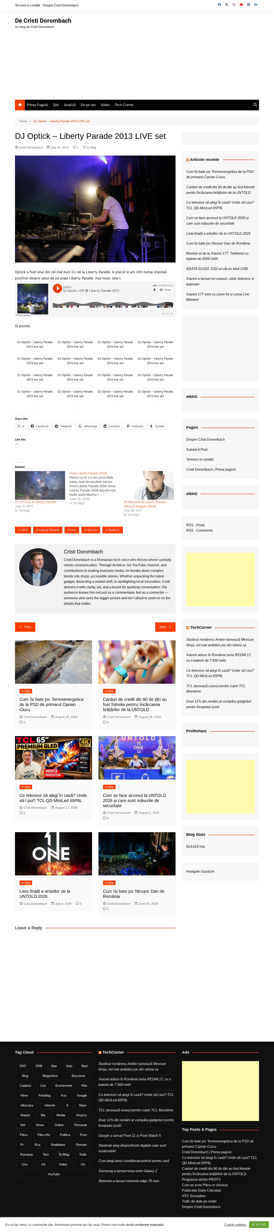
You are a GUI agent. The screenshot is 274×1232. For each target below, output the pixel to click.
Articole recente (204, 159)
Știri (56, 105)
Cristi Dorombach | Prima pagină (211, 469)
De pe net (88, 105)
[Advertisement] (137, 61)
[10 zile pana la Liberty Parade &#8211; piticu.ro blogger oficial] (149, 485)
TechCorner (201, 627)
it (67, 1105)
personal (80, 1125)
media (61, 1115)
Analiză (70, 105)
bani (84, 1066)
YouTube (54, 1174)
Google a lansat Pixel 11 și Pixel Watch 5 (129, 1135)
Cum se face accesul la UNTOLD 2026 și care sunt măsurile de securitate (134, 800)
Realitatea (58, 1144)
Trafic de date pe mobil (199, 1201)
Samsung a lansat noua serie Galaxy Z (127, 1171)
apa (54, 1066)
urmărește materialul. (149, 1224)
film (84, 1085)
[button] (35, 341)
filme (24, 1095)
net (22, 1125)
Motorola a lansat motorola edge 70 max (128, 1181)
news (40, 1125)
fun (63, 1095)
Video (105, 105)
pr (22, 1144)
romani (81, 1144)
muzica (92, 530)
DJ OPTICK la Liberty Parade (35, 502)
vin (83, 1164)
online (59, 1125)
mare (82, 1105)
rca (37, 1144)
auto (69, 1066)
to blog (91, 147)
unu (25, 1164)
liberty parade (49, 530)
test (46, 1154)
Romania (26, 1154)
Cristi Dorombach (31, 147)
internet (50, 1105)
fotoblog (45, 1095)
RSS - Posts (195, 525)
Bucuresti (78, 1076)
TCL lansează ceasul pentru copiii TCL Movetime (135, 1110)
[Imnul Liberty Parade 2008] (96, 488)
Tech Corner (124, 105)
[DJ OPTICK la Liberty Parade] (40, 485)
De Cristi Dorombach (43, 20)
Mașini (25, 1115)
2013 (24, 530)
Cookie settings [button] (235, 1224)
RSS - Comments (199, 530)
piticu (24, 1135)
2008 (38, 1066)
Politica (65, 1135)
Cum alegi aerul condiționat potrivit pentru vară (133, 1161)
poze (83, 1135)
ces (43, 1085)
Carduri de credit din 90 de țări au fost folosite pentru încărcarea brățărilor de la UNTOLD (135, 704)
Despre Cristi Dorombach (61, 5)
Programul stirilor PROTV (201, 1179)
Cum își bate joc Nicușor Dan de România (218, 243)
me (43, 1115)
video (63, 1164)
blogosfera (50, 1076)
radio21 (114, 530)
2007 (22, 1066)
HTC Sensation (194, 1196)
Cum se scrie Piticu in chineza (205, 1185)
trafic (83, 1154)
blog (25, 1076)
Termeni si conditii (27, 5)
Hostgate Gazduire (200, 871)
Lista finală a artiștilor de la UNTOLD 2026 (218, 233)
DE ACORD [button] (259, 1224)
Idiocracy (27, 1105)
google (82, 1095)
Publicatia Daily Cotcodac (201, 1190)
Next (162, 627)
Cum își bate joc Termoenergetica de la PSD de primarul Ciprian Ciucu (51, 704)
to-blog (64, 1154)
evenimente (63, 1085)
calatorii (25, 1085)
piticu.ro (43, 1135)
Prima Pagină (37, 105)
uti (43, 1164)
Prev (27, 627)
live (73, 530)
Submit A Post (196, 449)
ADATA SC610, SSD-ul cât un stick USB (217, 269)
